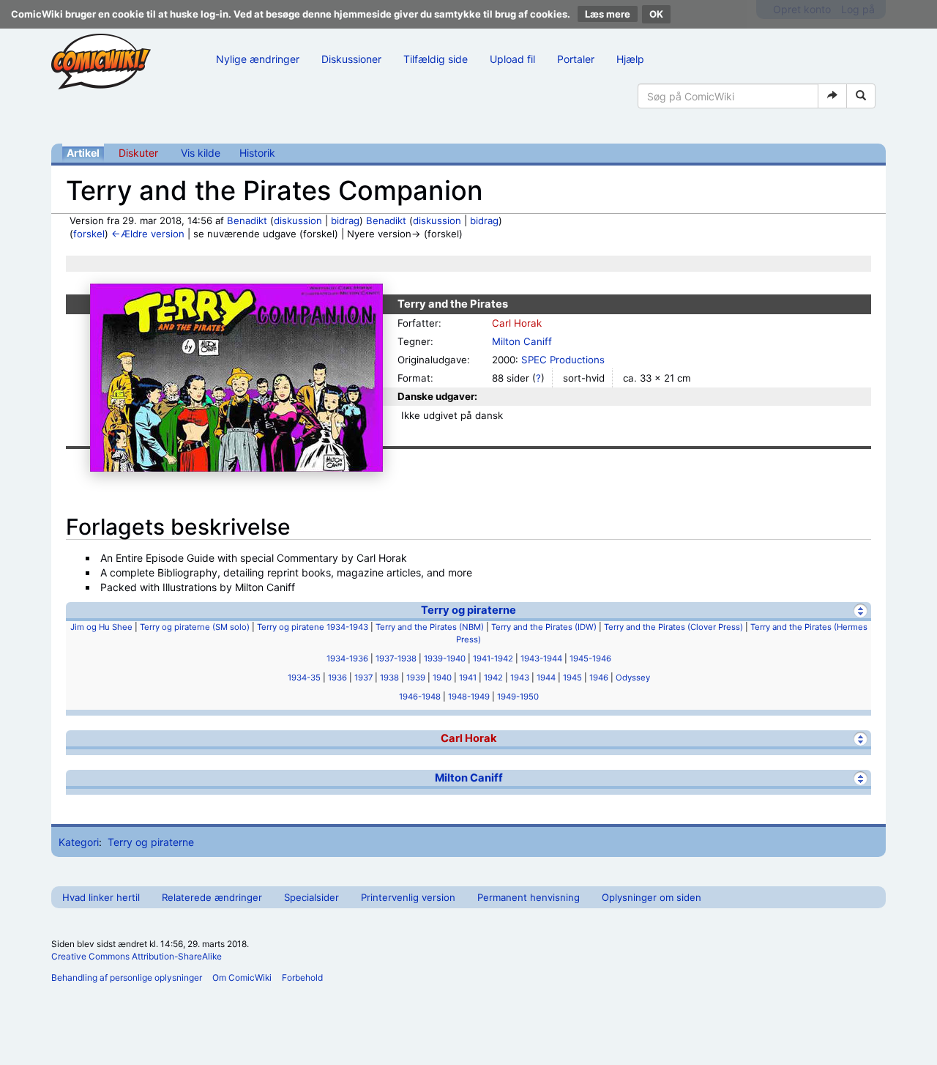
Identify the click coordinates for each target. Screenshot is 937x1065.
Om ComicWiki (242, 977)
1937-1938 (396, 658)
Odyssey (633, 677)
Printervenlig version (408, 897)
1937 (363, 677)
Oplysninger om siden (651, 897)
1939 (415, 677)
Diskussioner (351, 59)
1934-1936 (347, 658)
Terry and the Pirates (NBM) (430, 627)
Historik (257, 152)
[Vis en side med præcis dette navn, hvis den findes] (832, 96)
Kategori (79, 842)
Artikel (83, 152)
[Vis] (860, 739)
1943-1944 (541, 658)
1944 (546, 677)
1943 (519, 677)
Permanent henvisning (528, 897)
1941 (468, 677)
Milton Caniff (522, 341)
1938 (389, 677)
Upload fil (512, 59)
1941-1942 (493, 658)
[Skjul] (860, 610)
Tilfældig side (435, 59)
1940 (442, 677)
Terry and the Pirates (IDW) (544, 627)
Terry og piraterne (468, 610)
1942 (493, 677)
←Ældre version (147, 234)
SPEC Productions (563, 359)
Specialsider (311, 897)
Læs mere (607, 14)
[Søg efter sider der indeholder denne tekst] (861, 96)
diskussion (298, 220)
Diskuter (138, 152)
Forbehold (302, 977)
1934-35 (304, 677)
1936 (337, 677)
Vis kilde (200, 152)
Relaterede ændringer (212, 897)
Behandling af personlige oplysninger (126, 977)
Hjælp (630, 59)
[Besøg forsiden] (101, 61)
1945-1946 (590, 658)
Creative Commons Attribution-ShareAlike (136, 956)
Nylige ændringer (257, 59)
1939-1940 (445, 658)
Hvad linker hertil (101, 897)
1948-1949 (469, 696)
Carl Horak (517, 323)
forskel (89, 234)
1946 (598, 677)
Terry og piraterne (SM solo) (195, 627)
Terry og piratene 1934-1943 (312, 627)
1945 (572, 677)
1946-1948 (420, 696)
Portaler (575, 59)
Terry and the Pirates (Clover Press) (673, 627)
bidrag (345, 220)
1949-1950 (518, 696)
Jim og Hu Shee (101, 627)
